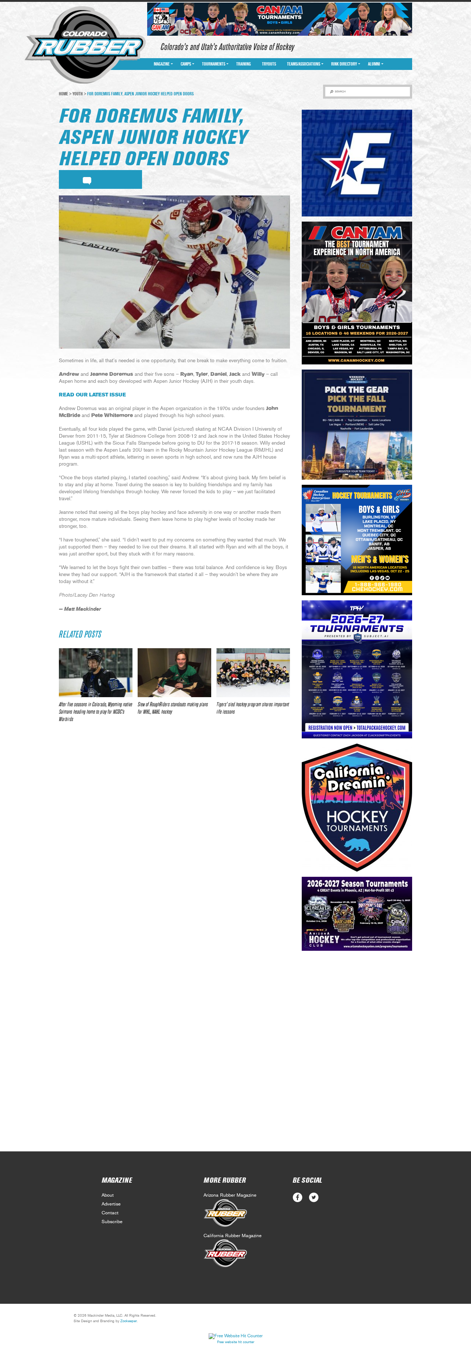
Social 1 (314, 1198)
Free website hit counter (235, 1342)
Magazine (162, 64)
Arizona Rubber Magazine (229, 1195)
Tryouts (269, 64)
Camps (186, 64)
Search (340, 91)
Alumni (374, 64)
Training (243, 64)
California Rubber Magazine (232, 1235)
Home (63, 93)
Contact (110, 1213)
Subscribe (112, 1221)
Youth (77, 93)
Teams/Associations (303, 64)
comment (87, 179)
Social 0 (297, 1198)
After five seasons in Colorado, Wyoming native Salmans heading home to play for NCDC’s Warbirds (95, 712)
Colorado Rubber (85, 45)
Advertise (111, 1204)
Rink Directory (344, 64)
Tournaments (213, 64)
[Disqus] (174, 838)
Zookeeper (128, 1321)
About (108, 1195)
